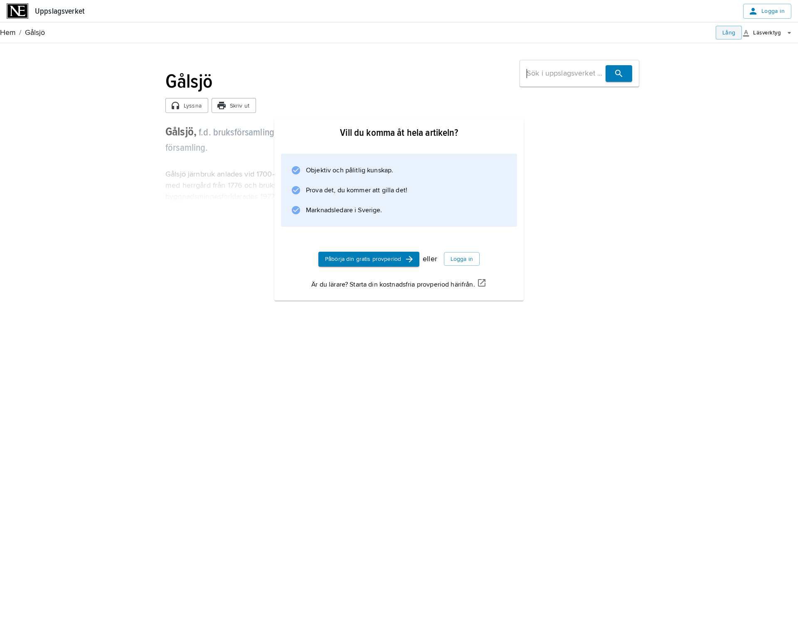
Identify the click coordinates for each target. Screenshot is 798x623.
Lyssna (193, 105)
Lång (729, 32)
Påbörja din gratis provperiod (363, 258)
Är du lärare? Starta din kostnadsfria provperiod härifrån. (393, 284)
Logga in (773, 11)
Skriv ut (239, 105)
